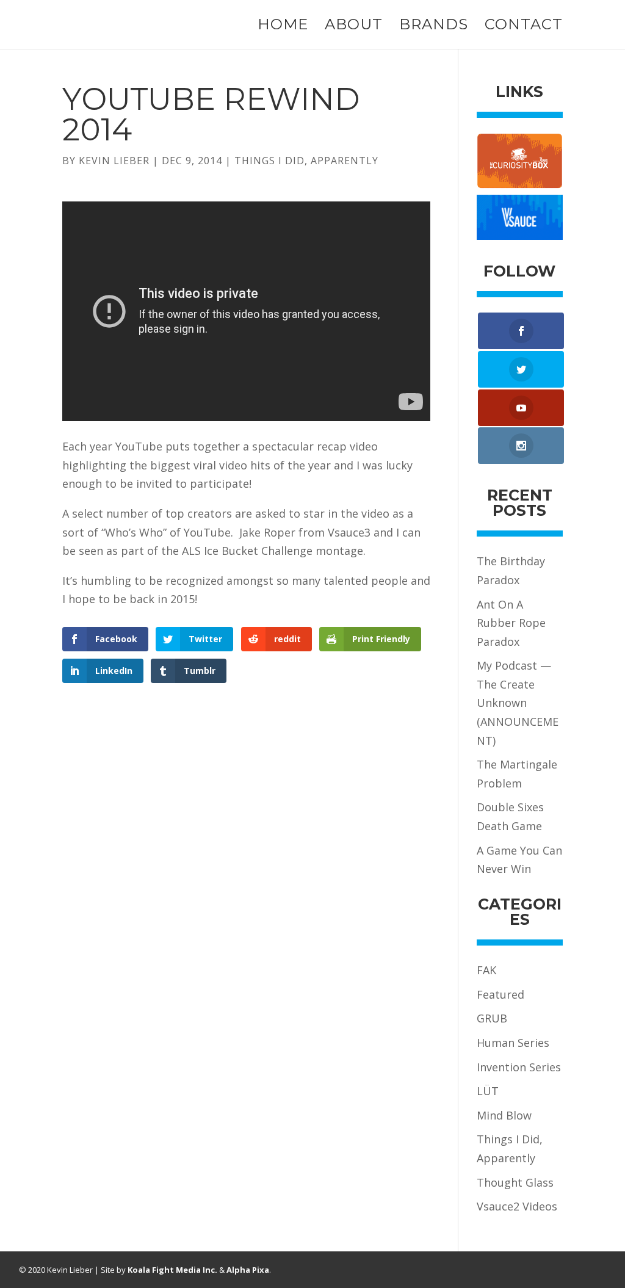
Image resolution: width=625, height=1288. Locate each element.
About (354, 26)
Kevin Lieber (114, 160)
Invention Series (519, 1067)
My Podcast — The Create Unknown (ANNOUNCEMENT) (517, 702)
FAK (486, 970)
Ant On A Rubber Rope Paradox (511, 623)
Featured (500, 994)
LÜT (488, 1091)
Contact (524, 26)
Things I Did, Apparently (306, 160)
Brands (433, 26)
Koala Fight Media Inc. (172, 1269)
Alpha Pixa (247, 1269)
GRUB (492, 1018)
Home (283, 26)
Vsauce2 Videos (517, 1206)
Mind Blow (504, 1115)
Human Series (513, 1042)
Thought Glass (515, 1182)
